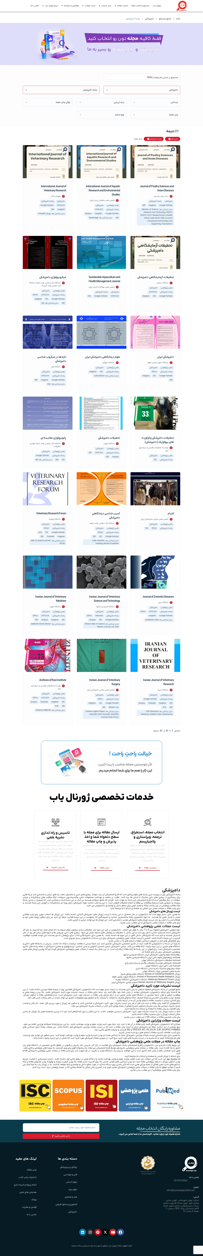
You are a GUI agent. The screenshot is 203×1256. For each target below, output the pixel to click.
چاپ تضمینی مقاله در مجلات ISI (161, 1017)
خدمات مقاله (122, 5)
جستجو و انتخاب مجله (140, 5)
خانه (178, 18)
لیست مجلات (90, 5)
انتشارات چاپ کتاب (27, 1177)
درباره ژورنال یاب (51, 5)
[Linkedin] (82, 1232)
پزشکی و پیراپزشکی (68, 1167)
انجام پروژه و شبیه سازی (25, 1184)
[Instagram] (90, 1232)
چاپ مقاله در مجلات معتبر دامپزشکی (159, 922)
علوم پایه (72, 1189)
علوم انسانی (71, 1182)
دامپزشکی (149, 18)
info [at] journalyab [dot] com (181, 1190)
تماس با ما (35, 5)
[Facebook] (120, 1232)
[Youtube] (113, 1232)
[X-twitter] (105, 1232)
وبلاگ (33, 1199)
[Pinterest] (97, 1232)
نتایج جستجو (165, 18)
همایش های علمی (27, 1192)
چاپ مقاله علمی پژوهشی (164, 1070)
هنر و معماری (71, 1197)
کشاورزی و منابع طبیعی (66, 1204)
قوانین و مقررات (29, 1207)
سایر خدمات (106, 5)
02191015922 (181, 1180)
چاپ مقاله (31, 1170)
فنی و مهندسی (70, 1174)
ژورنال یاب (157, 5)
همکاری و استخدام (71, 5)
